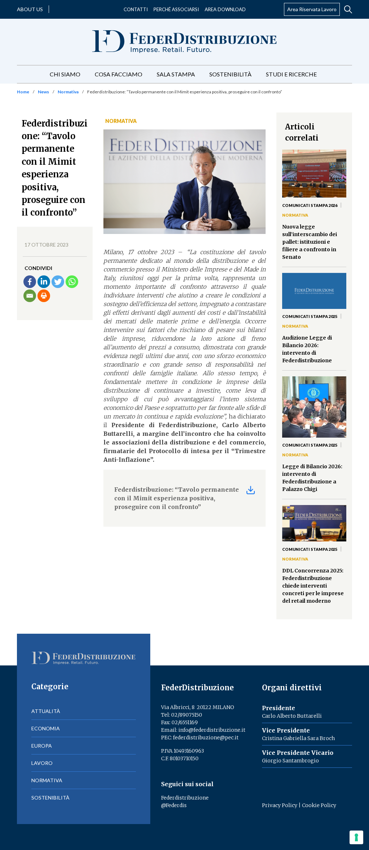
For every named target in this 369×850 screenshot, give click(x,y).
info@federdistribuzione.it (211, 730)
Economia (45, 728)
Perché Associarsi (176, 9)
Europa (41, 746)
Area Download (225, 9)
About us (30, 9)
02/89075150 (186, 715)
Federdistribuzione (185, 797)
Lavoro (42, 763)
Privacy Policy (279, 805)
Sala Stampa (176, 74)
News (43, 91)
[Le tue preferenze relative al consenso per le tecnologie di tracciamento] (356, 837)
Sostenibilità (230, 74)
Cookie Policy (319, 805)
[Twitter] (58, 281)
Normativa (68, 91)
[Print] (43, 295)
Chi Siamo (65, 74)
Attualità (45, 711)
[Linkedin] (43, 281)
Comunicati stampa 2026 (309, 205)
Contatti (136, 9)
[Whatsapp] (72, 281)
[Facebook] (29, 281)
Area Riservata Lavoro (312, 9)
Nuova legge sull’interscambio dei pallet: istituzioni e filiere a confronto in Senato (309, 241)
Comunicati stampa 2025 (309, 316)
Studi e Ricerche (291, 74)
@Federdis (174, 805)
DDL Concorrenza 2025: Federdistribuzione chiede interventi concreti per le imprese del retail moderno (313, 585)
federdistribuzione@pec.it (206, 737)
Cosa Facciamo (118, 74)
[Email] (29, 295)
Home (23, 91)
